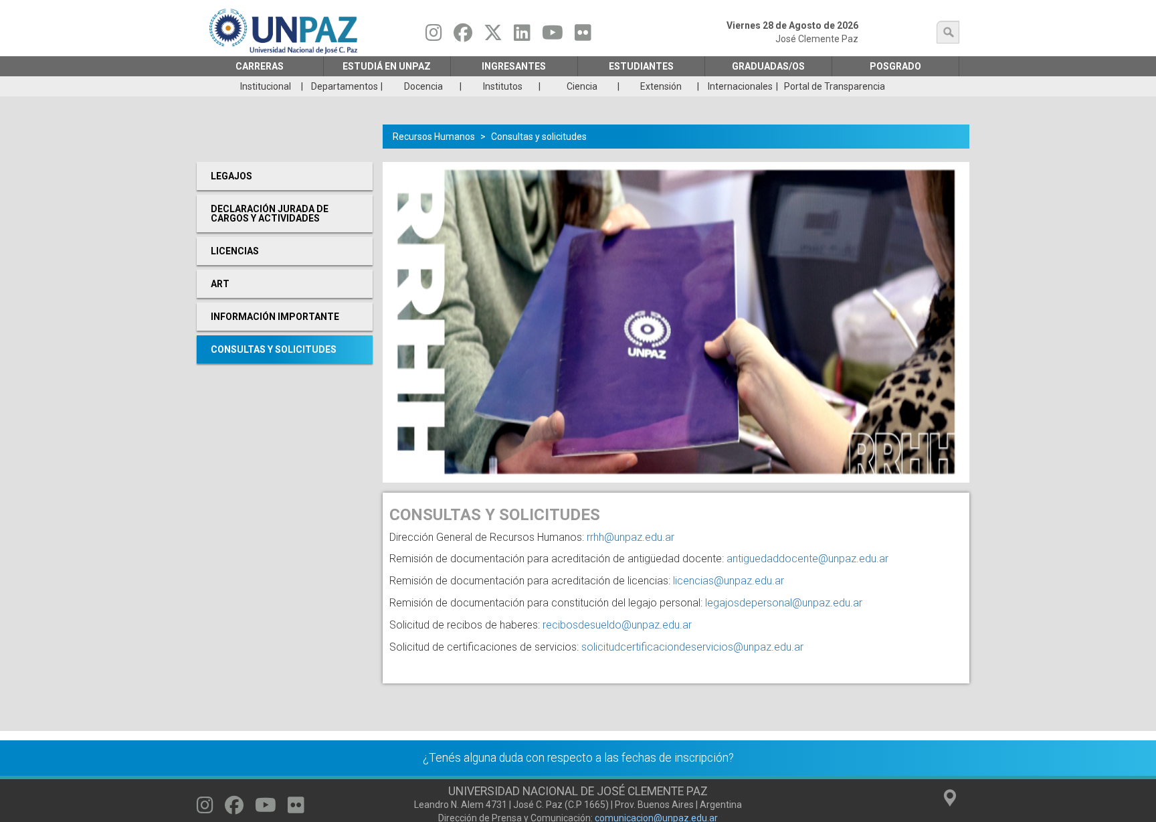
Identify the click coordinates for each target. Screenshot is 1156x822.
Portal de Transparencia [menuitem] (834, 86)
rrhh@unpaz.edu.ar (630, 537)
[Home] (285, 30)
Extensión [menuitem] (661, 86)
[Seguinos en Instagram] (433, 36)
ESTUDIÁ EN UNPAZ (387, 66)
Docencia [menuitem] (423, 86)
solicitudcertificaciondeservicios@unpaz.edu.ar (692, 647)
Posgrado (895, 66)
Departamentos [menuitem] (344, 86)
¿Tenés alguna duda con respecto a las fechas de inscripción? (578, 757)
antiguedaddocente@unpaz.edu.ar (807, 558)
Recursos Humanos (434, 136)
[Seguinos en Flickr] (583, 36)
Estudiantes (641, 66)
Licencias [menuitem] (235, 251)
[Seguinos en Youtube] (552, 36)
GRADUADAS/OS (768, 66)
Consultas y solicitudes (539, 136)
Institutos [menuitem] (502, 86)
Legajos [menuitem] (231, 176)
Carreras (259, 66)
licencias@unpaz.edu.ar (728, 580)
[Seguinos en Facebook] (463, 36)
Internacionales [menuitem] (740, 86)
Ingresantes (514, 66)
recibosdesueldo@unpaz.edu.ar (617, 625)
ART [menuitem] (220, 283)
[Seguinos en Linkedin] (522, 36)
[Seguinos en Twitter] (493, 36)
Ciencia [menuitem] (582, 86)
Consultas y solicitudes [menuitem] (273, 349)
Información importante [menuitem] (275, 316)
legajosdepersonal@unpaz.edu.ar (783, 602)
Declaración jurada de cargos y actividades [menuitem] (269, 213)
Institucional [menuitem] (265, 86)
